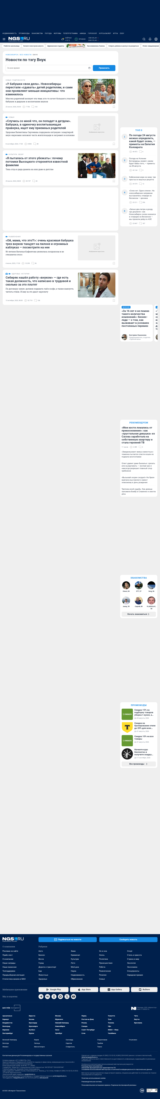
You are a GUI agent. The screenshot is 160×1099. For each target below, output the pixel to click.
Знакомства (37, 33)
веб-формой (44, 1078)
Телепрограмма (70, 33)
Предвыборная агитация (13, 975)
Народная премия (135, 975)
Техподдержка (8, 971)
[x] (67, 996)
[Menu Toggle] (4, 39)
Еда (40, 971)
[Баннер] (75, 46)
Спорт (129, 951)
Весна (41, 959)
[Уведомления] (150, 39)
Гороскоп (92, 33)
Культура (75, 959)
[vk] (47, 996)
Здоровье (42, 979)
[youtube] (73, 996)
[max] (60, 996)
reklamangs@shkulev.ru (90, 1057)
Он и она (103, 951)
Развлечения (105, 971)
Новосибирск (12, 55)
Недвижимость (9, 33)
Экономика (132, 967)
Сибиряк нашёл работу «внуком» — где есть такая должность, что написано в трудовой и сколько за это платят (38, 281)
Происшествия (105, 963)
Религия (102, 975)
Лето (73, 963)
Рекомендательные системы (92, 1082)
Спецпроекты (133, 971)
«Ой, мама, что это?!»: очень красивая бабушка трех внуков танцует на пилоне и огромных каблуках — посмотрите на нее (40, 244)
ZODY (122, 33)
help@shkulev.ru (18, 1078)
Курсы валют (105, 33)
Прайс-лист (7, 955)
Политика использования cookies (94, 1078)
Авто (40, 951)
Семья (102, 979)
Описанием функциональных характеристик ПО (99, 1068)
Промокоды (24, 33)
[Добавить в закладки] (113, 106)
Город (41, 963)
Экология (131, 963)
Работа (102, 967)
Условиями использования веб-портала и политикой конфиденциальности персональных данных (117, 1069)
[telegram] (41, 996)
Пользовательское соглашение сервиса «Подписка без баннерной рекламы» (109, 1085)
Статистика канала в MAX (14, 979)
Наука (73, 971)
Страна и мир (133, 959)
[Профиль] (156, 39)
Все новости (26, 55)
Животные (43, 975)
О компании (7, 959)
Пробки (81, 39)
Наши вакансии (9, 967)
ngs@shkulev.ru (29, 1074)
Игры (115, 33)
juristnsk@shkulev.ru (59, 1076)
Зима (73, 951)
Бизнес (41, 955)
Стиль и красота (134, 955)
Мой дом (75, 967)
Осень (101, 955)
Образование (77, 979)
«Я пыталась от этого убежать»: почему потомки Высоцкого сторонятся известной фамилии (37, 161)
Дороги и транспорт (47, 967)
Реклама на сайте (10, 951)
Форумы (57, 33)
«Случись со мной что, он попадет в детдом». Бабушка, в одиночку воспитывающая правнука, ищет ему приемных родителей (38, 124)
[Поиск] (144, 39)
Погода (48, 33)
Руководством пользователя (92, 1066)
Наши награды (9, 963)
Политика (103, 959)
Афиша (83, 33)
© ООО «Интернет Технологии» (14, 1091)
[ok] (54, 996)
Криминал (75, 955)
